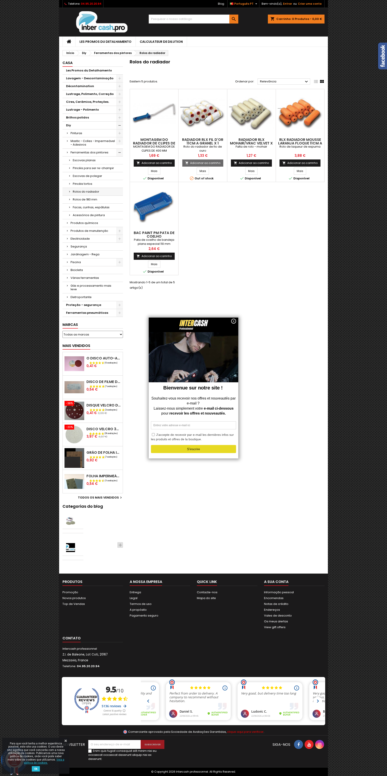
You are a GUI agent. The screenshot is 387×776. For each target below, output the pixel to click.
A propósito (138, 610)
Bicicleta (77, 270)
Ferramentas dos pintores (89, 152)
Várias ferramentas (85, 278)
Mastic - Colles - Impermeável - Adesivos (93, 143)
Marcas (70, 324)
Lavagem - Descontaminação (90, 78)
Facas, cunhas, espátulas (91, 207)
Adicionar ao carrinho (154, 163)
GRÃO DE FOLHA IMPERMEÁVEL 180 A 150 (103, 452)
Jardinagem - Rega (85, 254)
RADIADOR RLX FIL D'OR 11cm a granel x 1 (202, 141)
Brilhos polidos (77, 117)
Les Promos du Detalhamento (105, 41)
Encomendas (274, 598)
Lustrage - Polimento (82, 109)
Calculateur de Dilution (161, 41)
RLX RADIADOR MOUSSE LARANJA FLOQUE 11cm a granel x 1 (300, 143)
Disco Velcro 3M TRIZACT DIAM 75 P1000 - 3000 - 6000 (103, 429)
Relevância (284, 81)
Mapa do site (206, 598)
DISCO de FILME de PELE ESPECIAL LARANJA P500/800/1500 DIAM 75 (103, 381)
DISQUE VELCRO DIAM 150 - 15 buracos (103, 405)
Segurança (79, 246)
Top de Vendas (73, 604)
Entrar (287, 4)
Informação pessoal (279, 592)
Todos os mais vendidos (100, 498)
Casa (67, 62)
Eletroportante (81, 297)
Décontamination (80, 86)
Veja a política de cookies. (44, 761)
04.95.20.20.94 (91, 4)
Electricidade (80, 238)
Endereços (272, 610)
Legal (134, 598)
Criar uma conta (310, 4)
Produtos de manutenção (89, 231)
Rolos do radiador (86, 191)
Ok (35, 768)
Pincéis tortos (82, 184)
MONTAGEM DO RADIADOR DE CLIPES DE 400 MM (154, 143)
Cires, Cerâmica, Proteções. (87, 102)
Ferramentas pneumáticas (87, 313)
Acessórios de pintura (89, 215)
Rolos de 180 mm (85, 199)
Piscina (76, 262)
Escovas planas (84, 160)
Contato (71, 638)
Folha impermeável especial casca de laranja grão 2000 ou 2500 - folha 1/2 (103, 476)
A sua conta (276, 581)
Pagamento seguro (144, 615)
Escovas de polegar (87, 176)
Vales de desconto (278, 615)
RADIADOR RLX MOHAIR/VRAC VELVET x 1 (251, 143)
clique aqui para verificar (245, 732)
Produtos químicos (84, 223)
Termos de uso (141, 604)
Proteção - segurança (83, 305)
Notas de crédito (276, 604)
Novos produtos (74, 598)
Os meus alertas (276, 621)
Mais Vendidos (76, 345)
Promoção (70, 592)
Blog (221, 4)
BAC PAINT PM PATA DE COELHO (154, 234)
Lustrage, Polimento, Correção (90, 94)
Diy (68, 125)
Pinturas (76, 133)
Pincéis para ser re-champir (93, 168)
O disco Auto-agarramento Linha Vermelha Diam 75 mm (103, 358)
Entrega (135, 592)
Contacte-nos (207, 592)
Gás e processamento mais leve (91, 287)
